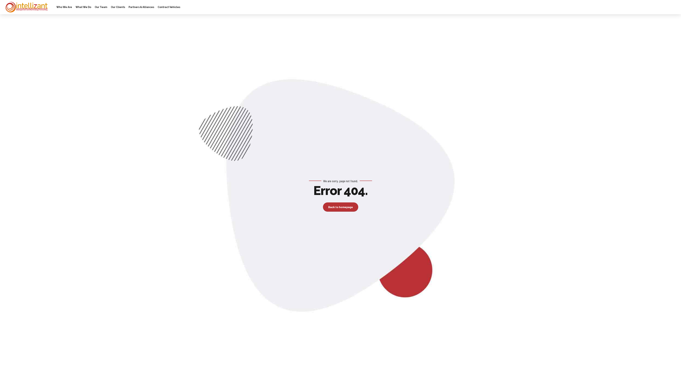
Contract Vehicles (169, 7)
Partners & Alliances (141, 7)
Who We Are (64, 7)
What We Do (83, 7)
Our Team (101, 7)
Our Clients (118, 7)
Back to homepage (340, 207)
